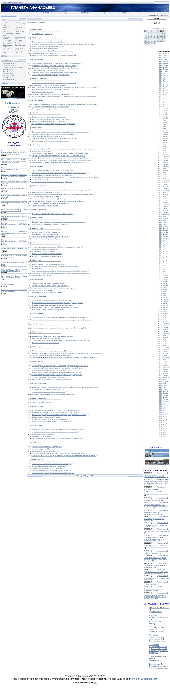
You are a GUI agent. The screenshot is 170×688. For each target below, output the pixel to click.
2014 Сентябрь (164, 156)
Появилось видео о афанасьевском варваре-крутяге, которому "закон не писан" (59, 415)
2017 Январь (163, 212)
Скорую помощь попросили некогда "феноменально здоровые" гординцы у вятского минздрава (63, 357)
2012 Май (162, 101)
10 (155, 36)
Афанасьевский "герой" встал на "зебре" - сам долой (49, 85)
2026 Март (162, 427)
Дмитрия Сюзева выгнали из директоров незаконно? (49, 466)
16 (151, 38)
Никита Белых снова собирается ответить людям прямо (51, 379)
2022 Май (162, 339)
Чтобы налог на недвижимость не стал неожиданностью (50, 370)
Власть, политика (18, 23)
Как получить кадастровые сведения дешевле (47, 256)
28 (145, 43)
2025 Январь (163, 399)
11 (158, 36)
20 (164, 38)
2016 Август (163, 202)
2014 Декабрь (163, 162)
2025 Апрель (163, 405)
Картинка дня (19, 51)
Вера (4, 49)
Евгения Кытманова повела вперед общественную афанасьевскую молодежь (58, 429)
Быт (4, 31)
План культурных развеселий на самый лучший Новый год (51, 94)
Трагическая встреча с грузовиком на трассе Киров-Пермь (52, 300)
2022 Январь (163, 331)
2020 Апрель (163, 289)
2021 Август (163, 321)
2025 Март (162, 403)
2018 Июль (163, 248)
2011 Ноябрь (163, 89)
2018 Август (163, 250)
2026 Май (162, 431)
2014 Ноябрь (163, 160)
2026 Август (163, 437)
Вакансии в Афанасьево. (159, 608)
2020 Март (162, 287)
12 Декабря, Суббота (35, 313)
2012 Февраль (164, 95)
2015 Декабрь (163, 186)
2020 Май (162, 291)
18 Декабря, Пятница (35, 228)
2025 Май (162, 407)
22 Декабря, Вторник (35, 166)
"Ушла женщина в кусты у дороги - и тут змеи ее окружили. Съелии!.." (156, 476)
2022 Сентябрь (164, 347)
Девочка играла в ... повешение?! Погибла (46, 417)
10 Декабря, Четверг (35, 332)
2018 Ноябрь (163, 256)
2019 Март (162, 264)
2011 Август (163, 83)
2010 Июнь (163, 55)
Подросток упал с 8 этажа (40, 179)
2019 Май (162, 268)
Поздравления (8, 33)
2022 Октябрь (164, 349)
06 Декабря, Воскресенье (37, 398)
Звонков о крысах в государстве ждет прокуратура (49, 377)
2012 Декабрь (163, 115)
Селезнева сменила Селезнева (42, 434)
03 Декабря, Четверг (35, 425)
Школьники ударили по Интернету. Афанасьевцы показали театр (53, 394)
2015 (35, 22)
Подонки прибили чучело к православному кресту (48, 264)
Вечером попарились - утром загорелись (45, 205)
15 (148, 38)
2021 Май (162, 315)
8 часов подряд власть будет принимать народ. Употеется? (52, 470)
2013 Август (163, 130)
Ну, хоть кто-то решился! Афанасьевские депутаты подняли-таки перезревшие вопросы (14, 152)
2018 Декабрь (163, 258)
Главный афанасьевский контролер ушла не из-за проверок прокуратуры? (57, 372)
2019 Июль (163, 272)
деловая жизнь (155, 612)
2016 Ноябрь (163, 208)
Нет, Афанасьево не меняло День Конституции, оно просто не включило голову (58, 453)
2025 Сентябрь (164, 415)
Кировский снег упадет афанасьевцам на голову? (48, 392)
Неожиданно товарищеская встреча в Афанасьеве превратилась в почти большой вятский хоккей (65, 387)
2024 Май (162, 383)
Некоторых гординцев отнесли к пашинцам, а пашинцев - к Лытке (54, 89)
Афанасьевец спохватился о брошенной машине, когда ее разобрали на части (58, 155)
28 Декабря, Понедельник (37, 79)
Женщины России (150, 489)
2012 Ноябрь (163, 113)
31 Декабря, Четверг (35, 29)
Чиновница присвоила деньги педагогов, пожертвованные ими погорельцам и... (155, 596)
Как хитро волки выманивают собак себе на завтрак (49, 224)
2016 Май (162, 196)
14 (145, 38)
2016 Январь (163, 188)
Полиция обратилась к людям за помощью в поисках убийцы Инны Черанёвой (155, 559)
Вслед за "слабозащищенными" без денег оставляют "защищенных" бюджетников (59, 271)
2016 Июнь (163, 198)
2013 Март (162, 121)
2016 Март (162, 192)
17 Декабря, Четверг (35, 243)
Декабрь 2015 (159, 28)
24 (155, 41)
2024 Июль (163, 387)
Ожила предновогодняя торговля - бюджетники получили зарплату (54, 109)
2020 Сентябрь (164, 299)
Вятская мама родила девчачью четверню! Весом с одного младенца (55, 410)
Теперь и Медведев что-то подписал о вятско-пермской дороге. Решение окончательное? (61, 160)
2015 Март (162, 168)
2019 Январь (163, 260)
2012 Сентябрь (164, 109)
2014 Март (162, 144)
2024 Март (162, 379)
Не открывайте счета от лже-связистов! (45, 343)
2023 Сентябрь (164, 367)
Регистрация (85, 13)
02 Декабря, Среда (34, 442)
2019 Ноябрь (163, 280)
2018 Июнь (163, 246)
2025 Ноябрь (163, 419)
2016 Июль (163, 200)
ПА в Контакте (11, 103)
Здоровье (18, 45)
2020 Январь (163, 284)
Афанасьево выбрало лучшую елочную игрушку (48, 136)
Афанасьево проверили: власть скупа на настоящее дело (51, 421)
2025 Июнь (163, 409)
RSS (166, 15)
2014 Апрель (163, 146)
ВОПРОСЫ (14, 107)
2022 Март (162, 335)
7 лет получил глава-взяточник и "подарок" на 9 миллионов (52, 355)
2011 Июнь (162, 79)
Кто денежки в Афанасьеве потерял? (44, 48)
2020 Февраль (164, 285)
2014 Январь (163, 140)
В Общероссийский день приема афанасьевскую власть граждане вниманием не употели (62, 194)
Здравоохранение (156, 631)
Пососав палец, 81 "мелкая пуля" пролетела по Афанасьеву (52, 351)
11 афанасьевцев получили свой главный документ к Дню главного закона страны (59, 317)
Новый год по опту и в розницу (41, 275)
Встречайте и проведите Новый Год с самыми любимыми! (51, 51)
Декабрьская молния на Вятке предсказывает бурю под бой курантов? (55, 68)
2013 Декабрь (163, 138)
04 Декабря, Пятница (35, 406)
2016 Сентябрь (164, 204)
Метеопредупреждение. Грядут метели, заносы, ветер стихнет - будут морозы (58, 222)
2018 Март (162, 240)
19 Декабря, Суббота (35, 218)
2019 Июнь (163, 270)
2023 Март (162, 359)
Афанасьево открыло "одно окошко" (43, 239)
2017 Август (163, 226)
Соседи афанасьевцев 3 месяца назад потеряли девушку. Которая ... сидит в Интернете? (62, 158)
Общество (18, 27)
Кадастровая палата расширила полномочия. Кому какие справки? (54, 432)
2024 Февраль (164, 377)
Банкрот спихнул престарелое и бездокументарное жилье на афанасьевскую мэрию (60, 273)
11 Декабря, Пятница (35, 324)
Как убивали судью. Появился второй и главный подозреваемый (53, 124)
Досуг (17, 41)
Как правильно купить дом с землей (156, 494)
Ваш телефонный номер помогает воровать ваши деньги (51, 119)
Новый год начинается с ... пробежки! (44, 53)
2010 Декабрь (163, 67)
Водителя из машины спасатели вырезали (46, 338)
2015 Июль (163, 176)
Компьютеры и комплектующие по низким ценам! (156, 637)
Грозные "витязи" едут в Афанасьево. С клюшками (49, 419)
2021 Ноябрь (163, 327)
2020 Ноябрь (163, 303)
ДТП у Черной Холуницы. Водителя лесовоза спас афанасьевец (156, 572)
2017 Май (162, 220)
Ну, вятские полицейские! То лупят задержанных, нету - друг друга (54, 412)
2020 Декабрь (163, 305)
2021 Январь (163, 307)
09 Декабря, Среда (34, 347)
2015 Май (162, 172)
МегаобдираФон (37, 268)
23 (151, 41)
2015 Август (163, 178)
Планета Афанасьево (144, 679)
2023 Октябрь (164, 369)
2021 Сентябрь (164, 323)
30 (151, 43)
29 (148, 43)
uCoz (95, 682)
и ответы (14, 110)
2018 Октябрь (164, 254)
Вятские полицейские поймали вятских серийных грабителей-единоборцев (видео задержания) (64, 149)
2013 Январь (163, 117)
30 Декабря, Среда (34, 38)
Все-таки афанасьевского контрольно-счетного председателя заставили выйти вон (60, 366)
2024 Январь (163, 375)
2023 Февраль (164, 357)
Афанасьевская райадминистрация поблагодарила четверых (52, 336)
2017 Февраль (164, 214)
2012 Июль (163, 105)
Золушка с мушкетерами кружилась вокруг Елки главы (50, 106)
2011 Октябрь (163, 87)
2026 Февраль (164, 425)
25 (158, 41)
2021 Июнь (163, 317)
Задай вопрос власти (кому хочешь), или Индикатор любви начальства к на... (156, 483)
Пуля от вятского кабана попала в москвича (46, 292)
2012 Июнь (163, 103)
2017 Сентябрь (164, 228)
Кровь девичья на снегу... (152, 500)
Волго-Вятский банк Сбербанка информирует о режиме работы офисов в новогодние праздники (63, 96)
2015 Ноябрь (163, 184)
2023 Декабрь (163, 373)
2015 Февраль (164, 166)
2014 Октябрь (164, 158)
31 (155, 43)
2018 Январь (163, 236)
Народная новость (6, 37)
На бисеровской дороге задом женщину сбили (47, 70)
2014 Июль (163, 152)
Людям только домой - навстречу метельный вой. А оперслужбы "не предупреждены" (61, 190)
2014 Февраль (164, 142)
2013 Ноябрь (163, 136)
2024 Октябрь (164, 393)
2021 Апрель (163, 313)
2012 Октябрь (164, 111)
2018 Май (162, 244)
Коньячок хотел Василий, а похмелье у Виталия (47, 199)
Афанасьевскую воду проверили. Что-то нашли (47, 121)
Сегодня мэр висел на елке (41, 151)
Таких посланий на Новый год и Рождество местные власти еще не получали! (57, 162)
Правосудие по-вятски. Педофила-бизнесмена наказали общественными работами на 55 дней (64, 87)
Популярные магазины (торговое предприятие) (158, 667)
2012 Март (162, 97)
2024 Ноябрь (163, 395)
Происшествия (8, 51)
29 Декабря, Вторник (35, 59)
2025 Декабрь (163, 421)
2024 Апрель (163, 381)
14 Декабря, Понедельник (37, 296)
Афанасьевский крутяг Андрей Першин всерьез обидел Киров (53, 473)
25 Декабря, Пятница (35, 113)
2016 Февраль (164, 190)
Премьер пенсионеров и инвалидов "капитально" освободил (52, 305)
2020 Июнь (163, 293)
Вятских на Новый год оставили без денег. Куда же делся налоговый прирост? (58, 368)
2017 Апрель (163, 218)
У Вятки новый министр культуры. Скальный (47, 468)
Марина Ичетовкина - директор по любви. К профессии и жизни (53, 134)
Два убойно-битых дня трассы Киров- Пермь (47, 389)
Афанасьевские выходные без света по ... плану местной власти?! (14, 210)
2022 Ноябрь (163, 351)
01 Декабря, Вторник (35, 459)
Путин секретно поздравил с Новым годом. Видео (48, 42)
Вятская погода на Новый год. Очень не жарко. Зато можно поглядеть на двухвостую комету (63, 44)
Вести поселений (6, 23)
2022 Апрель (163, 337)
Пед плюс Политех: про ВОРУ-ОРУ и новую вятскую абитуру (52, 214)
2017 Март (162, 216)
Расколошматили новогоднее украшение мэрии (48, 283)
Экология (18, 31)
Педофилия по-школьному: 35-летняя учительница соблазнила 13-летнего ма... (156, 506)
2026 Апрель (163, 429)
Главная (46, 13)
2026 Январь (163, 423)
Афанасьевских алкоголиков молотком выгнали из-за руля (51, 464)
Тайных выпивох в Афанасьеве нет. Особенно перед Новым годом (54, 72)
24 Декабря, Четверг (35, 128)
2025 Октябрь (164, 417)
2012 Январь (163, 93)
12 (161, 36)
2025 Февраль (164, 401)
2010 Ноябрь (163, 65)
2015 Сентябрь (164, 180)
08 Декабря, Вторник (35, 361)
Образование (7, 45)
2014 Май (162, 148)
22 (148, 41)
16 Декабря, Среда (34, 260)
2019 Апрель (163, 266)
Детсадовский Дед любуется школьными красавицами (50, 141)
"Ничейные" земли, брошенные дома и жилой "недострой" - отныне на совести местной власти (63, 456)
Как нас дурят (154, 664)
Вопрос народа (20, 37)
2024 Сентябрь (164, 391)
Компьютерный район (158, 641)
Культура (6, 43)
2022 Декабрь (163, 353)
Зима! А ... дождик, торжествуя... (43, 402)
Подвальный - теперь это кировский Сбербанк (47, 309)
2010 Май (162, 53)
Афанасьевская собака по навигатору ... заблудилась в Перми (52, 288)
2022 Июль (163, 343)
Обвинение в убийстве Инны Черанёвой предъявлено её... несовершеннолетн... (154, 539)
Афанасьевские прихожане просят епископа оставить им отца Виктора (56, 63)
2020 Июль (163, 295)
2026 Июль (163, 435)
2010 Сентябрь (164, 61)
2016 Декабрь (163, 210)
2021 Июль (163, 319)
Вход (124, 13)
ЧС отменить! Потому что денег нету (43, 251)
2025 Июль (163, 411)
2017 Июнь (163, 222)
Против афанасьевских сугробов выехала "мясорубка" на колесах (54, 307)
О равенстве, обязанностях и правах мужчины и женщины (158, 647)
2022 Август (163, 345)
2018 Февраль (164, 238)
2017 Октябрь (164, 230)
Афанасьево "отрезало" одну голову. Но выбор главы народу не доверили (56, 375)
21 (145, 41)
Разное (5, 41)
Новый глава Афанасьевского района (158, 617)
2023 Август (163, 365)
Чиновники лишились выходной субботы (45, 249)
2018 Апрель (163, 242)
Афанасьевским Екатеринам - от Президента (47, 446)
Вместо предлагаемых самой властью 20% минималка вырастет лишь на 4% (58, 247)
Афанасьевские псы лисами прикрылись (45, 451)
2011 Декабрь (163, 91)
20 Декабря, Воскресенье (37, 209)
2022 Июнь (163, 341)
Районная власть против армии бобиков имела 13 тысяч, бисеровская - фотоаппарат (60, 340)
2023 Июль (163, 363)
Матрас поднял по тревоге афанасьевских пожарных (14, 168)
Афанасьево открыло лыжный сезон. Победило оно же (50, 285)
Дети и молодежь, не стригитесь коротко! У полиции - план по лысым (156, 546)
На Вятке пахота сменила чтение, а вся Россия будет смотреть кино (55, 266)
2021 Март (162, 311)
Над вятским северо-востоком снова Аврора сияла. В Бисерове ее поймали (57, 201)
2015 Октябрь (164, 182)
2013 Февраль (164, 119)
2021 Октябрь (164, 325)
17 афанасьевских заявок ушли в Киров (45, 196)
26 (161, 41)
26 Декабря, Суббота (35, 100)
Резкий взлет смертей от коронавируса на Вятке (152, 513)
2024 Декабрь (163, 397)
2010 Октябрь (164, 63)
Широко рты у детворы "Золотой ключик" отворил (48, 449)
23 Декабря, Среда (34, 145)
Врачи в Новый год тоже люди (42, 34)
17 (155, 38)
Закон (17, 33)
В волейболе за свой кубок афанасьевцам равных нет (50, 236)
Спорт (17, 43)
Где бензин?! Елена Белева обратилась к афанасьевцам (14, 270)
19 (161, 38)
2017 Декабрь (163, 234)
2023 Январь (163, 355)
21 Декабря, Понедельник (37, 186)
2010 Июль (163, 57)
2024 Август (163, 389)
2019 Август (163, 274)
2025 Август (163, 413)
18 (158, 38)
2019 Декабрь (163, 282)
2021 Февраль (164, 309)
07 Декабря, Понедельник (37, 383)
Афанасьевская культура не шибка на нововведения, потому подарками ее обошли (60, 153)
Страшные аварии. (150, 584)
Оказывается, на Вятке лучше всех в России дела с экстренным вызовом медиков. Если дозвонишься (67, 353)
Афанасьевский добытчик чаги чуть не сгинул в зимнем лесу (52, 170)
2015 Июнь (163, 174)
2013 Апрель (163, 123)
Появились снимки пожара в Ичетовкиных (46, 192)
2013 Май (162, 124)
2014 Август (163, 154)
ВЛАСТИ (13, 112)
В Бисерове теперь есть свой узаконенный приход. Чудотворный (54, 138)
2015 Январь (163, 164)
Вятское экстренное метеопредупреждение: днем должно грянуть (14, 224)
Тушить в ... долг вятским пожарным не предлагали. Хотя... (51, 203)
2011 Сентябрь (164, 85)
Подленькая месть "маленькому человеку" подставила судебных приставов (57, 303)
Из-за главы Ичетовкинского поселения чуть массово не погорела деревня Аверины (60, 320)
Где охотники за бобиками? (41, 436)
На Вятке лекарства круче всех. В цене (45, 234)
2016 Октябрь (164, 206)
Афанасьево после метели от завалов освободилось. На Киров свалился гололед (59, 173)
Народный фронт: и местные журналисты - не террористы (51, 175)
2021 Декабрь (163, 329)
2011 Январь (163, 69)
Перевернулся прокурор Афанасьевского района (48, 117)
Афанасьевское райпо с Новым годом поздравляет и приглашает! (53, 55)
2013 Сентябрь (164, 132)
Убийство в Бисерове (151, 553)
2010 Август (163, 59)
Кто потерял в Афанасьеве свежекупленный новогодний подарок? (54, 83)
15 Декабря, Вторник (35, 279)
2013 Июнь (163, 126)
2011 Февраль (164, 71)
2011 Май (162, 77)
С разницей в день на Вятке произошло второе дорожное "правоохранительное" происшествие (63, 104)
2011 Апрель (163, 75)
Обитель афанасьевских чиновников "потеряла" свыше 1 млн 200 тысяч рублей (58, 328)
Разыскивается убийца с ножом (42, 92)
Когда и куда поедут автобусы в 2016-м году (47, 46)
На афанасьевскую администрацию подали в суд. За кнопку (51, 182)
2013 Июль (163, 128)
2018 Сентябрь (164, 252)
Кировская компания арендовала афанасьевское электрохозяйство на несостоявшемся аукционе (65, 177)
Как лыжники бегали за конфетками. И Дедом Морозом (50, 75)
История (18, 49)
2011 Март (162, 73)
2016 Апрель (163, 194)
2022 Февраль (164, 333)
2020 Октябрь (164, 301)
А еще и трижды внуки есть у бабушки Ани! (46, 232)
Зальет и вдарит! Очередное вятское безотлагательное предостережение (14, 175)
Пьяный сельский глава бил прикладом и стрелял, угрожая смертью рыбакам (57, 438)
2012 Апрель (163, 99)
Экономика (6, 27)
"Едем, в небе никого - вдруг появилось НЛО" (153, 589)
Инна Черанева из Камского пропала (156, 531)
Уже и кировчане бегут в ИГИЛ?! (42, 290)
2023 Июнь (163, 361)
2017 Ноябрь (163, 232)
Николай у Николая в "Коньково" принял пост (47, 254)
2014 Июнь (163, 150)
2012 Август (163, 107)
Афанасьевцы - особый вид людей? (158, 652)
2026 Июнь (163, 433)
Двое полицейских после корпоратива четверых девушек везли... (54, 66)
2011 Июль (162, 81)
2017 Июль (163, 224)
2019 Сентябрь (164, 276)
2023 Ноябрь (163, 371)
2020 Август (163, 297)
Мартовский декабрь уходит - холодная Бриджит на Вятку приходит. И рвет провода (60, 132)
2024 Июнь (163, 385)
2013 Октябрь (164, 134)
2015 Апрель (163, 170)
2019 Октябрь (164, 278)
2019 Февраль (164, 262)
